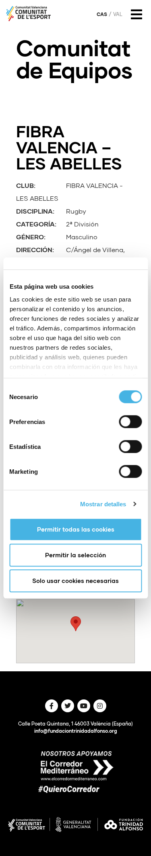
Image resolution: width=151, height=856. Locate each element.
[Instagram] (99, 705)
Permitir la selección (75, 554)
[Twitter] (67, 705)
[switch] (130, 421)
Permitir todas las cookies (75, 529)
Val (117, 14)
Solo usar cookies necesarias (75, 580)
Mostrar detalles (103, 504)
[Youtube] (83, 705)
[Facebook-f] (51, 705)
